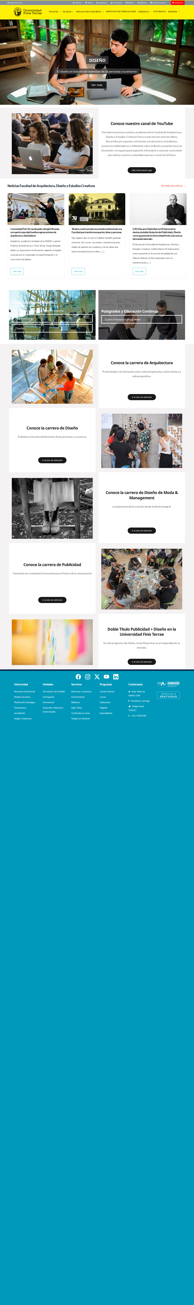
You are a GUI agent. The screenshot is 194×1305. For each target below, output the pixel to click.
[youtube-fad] (52, 114)
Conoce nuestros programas (122, 319)
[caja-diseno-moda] (52, 479)
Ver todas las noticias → (173, 186)
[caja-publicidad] (141, 550)
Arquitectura (23, 318)
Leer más (17, 271)
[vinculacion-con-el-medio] (52, 351)
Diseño (19, 328)
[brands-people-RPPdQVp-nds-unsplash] (52, 620)
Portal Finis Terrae (16, 3)
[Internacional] (141, 415)
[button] (4, 62)
